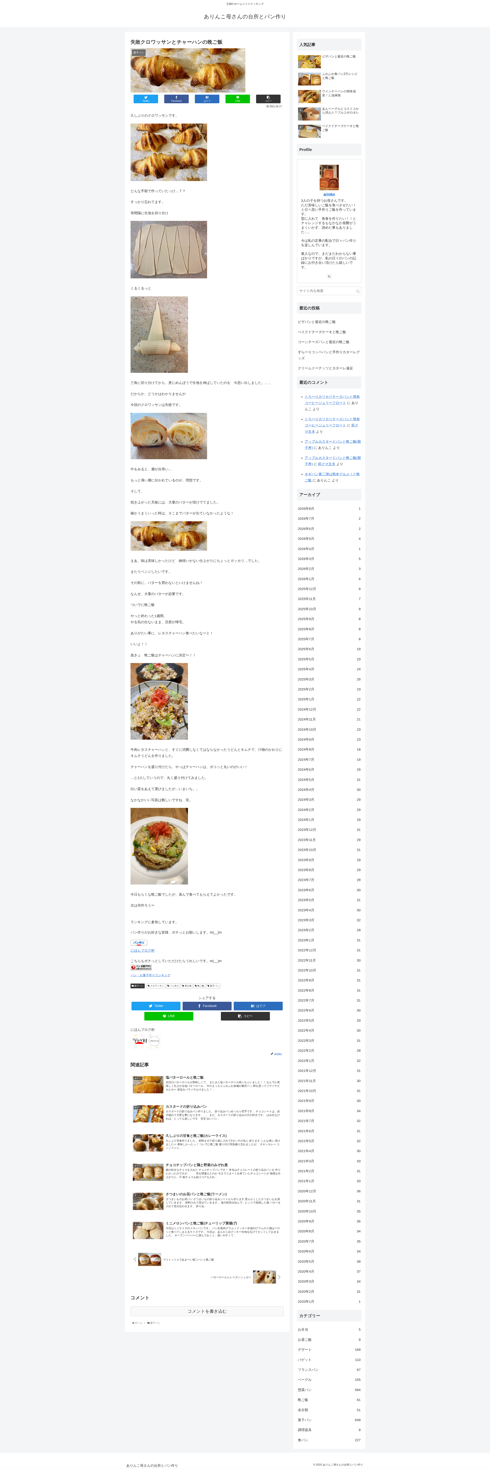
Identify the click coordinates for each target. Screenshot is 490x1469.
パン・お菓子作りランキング (150, 975)
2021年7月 (329, 1121)
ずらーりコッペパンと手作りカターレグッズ (329, 355)
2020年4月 (329, 1271)
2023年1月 (329, 940)
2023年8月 (329, 870)
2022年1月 (329, 1061)
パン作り (174, 986)
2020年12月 (329, 1191)
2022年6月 (329, 1010)
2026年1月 (329, 579)
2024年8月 (329, 750)
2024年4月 (329, 790)
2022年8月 (329, 990)
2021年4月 (329, 1151)
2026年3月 (329, 559)
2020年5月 (329, 1261)
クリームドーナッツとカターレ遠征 (325, 368)
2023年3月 (329, 920)
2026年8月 (329, 509)
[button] (358, 291)
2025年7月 (329, 639)
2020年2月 (329, 1292)
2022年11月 (329, 960)
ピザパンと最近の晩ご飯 (317, 322)
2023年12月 (329, 830)
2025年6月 (329, 649)
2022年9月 (329, 980)
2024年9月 (329, 739)
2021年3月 (329, 1161)
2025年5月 (329, 659)
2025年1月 (329, 699)
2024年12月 (329, 709)
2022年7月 (329, 1000)
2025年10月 (329, 609)
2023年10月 (329, 850)
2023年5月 (329, 900)
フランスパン (329, 1370)
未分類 (329, 1410)
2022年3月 (329, 1041)
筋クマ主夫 (326, 464)
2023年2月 (329, 930)
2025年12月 (329, 589)
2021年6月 (329, 1131)
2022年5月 (329, 1020)
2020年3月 (329, 1281)
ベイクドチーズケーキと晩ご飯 (322, 332)
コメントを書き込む (207, 1311)
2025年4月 (329, 669)
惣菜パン (329, 1390)
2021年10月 (329, 1091)
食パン (329, 1440)
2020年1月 (329, 1301)
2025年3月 (329, 679)
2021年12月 (329, 1071)
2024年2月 (329, 810)
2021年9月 (329, 1101)
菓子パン (139, 986)
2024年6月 (329, 769)
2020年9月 (329, 1221)
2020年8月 (329, 1231)
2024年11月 (329, 719)
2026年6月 (329, 529)
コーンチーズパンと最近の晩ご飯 (324, 342)
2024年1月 (329, 820)
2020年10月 (329, 1211)
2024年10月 (329, 729)
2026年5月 (329, 539)
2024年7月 (329, 760)
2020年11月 (329, 1201)
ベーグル (329, 1380)
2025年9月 (329, 619)
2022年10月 (329, 970)
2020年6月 (329, 1251)
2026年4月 (329, 549)
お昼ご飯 (329, 1340)
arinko (329, 194)
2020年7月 (329, 1241)
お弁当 (329, 1329)
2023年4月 (329, 910)
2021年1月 (329, 1181)
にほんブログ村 (143, 951)
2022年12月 (329, 950)
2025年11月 (329, 599)
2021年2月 (329, 1171)
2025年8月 (329, 629)
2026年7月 (329, 519)
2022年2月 (329, 1051)
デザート (329, 1350)
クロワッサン (157, 986)
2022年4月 (329, 1031)
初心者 (188, 986)
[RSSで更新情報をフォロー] (329, 276)
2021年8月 (329, 1111)
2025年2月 (329, 689)
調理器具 (329, 1430)
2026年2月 (329, 569)
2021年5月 (329, 1141)
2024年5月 (329, 780)
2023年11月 (329, 840)
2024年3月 (329, 800)
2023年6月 (329, 890)
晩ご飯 (200, 986)
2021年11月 (329, 1081)
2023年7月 (329, 880)
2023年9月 (329, 860)
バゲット (329, 1360)
